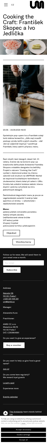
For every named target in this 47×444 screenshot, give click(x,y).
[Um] (37, 5)
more (23, 423)
